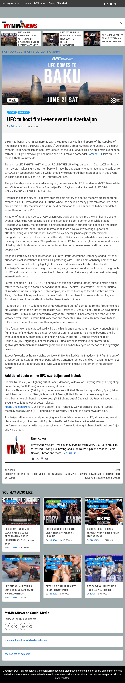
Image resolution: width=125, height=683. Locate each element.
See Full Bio (69, 453)
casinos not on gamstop (17, 654)
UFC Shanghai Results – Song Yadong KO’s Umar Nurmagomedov (19, 590)
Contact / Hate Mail (58, 3)
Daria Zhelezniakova (18, 406)
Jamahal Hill (95, 154)
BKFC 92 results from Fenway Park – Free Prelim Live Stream (103, 533)
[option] (21, 40)
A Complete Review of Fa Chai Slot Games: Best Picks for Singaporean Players (92, 474)
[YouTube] (46, 459)
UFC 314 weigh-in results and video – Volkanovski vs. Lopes (33, 474)
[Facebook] (33, 459)
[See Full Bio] (78, 453)
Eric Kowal (17, 126)
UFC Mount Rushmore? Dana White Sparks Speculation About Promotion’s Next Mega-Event (20, 536)
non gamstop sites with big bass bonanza (27, 640)
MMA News (39, 3)
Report (93, 594)
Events (12, 112)
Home (28, 3)
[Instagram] (42, 459)
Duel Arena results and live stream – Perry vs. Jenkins (112, 38)
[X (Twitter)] (37, 459)
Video (63, 506)
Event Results (69, 502)
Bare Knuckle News (97, 502)
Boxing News (53, 502)
